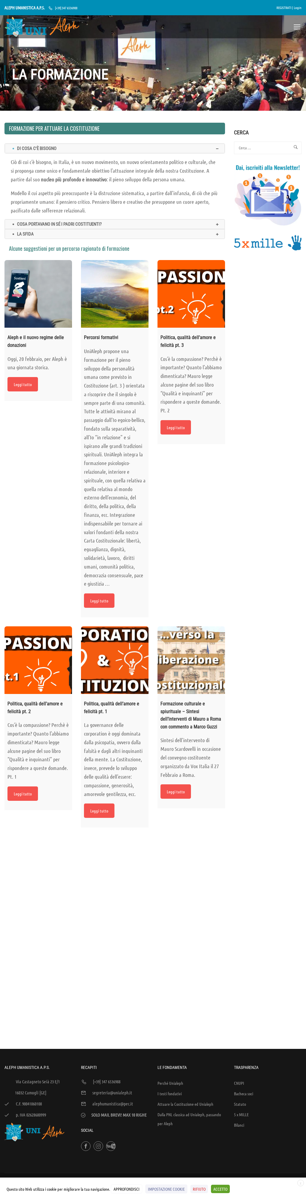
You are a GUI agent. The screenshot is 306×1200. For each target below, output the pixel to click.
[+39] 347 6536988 (66, 7)
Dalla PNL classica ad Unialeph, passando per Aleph (189, 1119)
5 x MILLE (241, 1114)
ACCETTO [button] (220, 1189)
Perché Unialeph (170, 1083)
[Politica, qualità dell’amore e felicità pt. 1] (115, 660)
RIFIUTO (199, 1189)
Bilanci (239, 1125)
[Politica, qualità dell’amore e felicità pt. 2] (38, 660)
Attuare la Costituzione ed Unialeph (185, 1104)
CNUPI (239, 1083)
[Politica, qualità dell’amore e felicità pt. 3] (191, 294)
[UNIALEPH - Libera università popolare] (41, 27)
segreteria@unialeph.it (112, 1092)
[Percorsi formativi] (115, 294)
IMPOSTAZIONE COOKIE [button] (166, 1189)
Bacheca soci (243, 1093)
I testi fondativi (169, 1093)
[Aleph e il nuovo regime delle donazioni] (38, 294)
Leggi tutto (23, 384)
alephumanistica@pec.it (112, 1103)
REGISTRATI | (284, 7)
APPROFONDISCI (127, 1189)
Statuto (240, 1104)
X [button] (301, 1183)
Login (298, 7)
